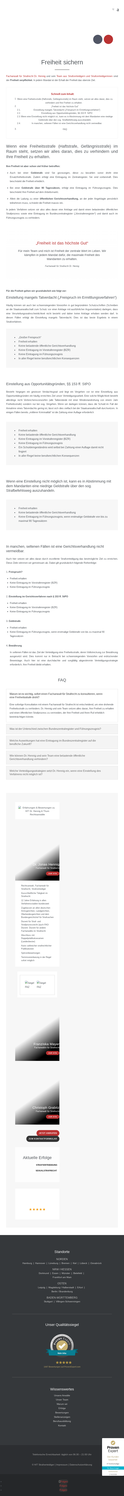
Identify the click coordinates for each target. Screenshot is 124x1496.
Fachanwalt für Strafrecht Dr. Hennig (25, 76)
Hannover (40, 1263)
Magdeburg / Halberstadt (61, 1287)
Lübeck (83, 1263)
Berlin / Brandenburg (62, 1291)
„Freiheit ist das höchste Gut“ (64, 106)
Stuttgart (48, 1301)
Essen (55, 1273)
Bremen (66, 1263)
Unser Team (62, 1399)
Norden (62, 1259)
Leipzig (41, 1287)
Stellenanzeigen (62, 1417)
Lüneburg (53, 1263)
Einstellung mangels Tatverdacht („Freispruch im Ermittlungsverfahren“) (67, 110)
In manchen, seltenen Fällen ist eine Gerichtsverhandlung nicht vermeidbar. (67, 123)
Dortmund (44, 1273)
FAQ (65, 129)
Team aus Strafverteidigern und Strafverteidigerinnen (85, 76)
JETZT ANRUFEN (48, 1133)
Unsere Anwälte (62, 1395)
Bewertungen (62, 1412)
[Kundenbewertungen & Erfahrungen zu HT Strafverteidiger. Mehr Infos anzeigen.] (62, 1356)
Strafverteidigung (46, 1165)
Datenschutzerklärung (81, 1464)
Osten (62, 1283)
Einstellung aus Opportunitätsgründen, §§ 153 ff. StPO (66, 113)
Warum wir (62, 1404)
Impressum (62, 1464)
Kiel (75, 1263)
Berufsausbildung (62, 1421)
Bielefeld (77, 1273)
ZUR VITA (52, 873)
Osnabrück (96, 1263)
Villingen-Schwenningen (68, 1301)
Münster (66, 1273)
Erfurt (80, 1287)
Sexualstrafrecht (46, 1171)
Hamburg (27, 1263)
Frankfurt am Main (62, 1277)
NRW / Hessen (62, 1269)
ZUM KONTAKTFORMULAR (43, 1139)
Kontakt (62, 1425)
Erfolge (62, 1408)
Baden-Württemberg (62, 1297)
